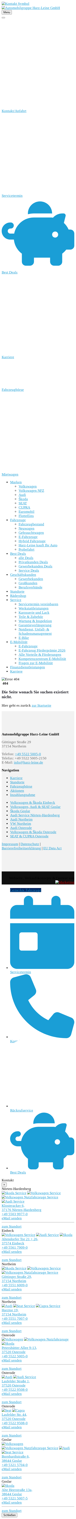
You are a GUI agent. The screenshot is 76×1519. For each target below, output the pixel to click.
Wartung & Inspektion (35, 621)
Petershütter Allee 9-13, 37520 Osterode (19, 1350)
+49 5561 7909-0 (15, 1247)
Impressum (10, 844)
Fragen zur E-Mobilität (36, 663)
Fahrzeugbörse (21, 786)
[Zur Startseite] (31, 8)
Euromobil (26, 512)
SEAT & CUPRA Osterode (29, 836)
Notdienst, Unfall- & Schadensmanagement (35, 631)
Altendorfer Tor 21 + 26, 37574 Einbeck (20, 1241)
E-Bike (24, 638)
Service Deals (29, 570)
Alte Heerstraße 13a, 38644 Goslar (17, 1492)
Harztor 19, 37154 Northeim (14, 1312)
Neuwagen (26, 528)
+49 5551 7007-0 (15, 1319)
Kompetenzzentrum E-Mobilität (42, 659)
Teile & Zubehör (31, 617)
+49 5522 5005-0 (28, 754)
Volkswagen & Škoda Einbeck (32, 803)
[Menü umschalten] (3, 17)
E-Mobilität (18, 642)
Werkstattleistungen (34, 608)
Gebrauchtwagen (31, 533)
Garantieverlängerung (35, 625)
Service (15, 600)
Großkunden (28, 583)
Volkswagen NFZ (31, 491)
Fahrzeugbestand (31, 524)
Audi (22, 495)
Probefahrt (26, 549)
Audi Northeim (21, 819)
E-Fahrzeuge (28, 537)
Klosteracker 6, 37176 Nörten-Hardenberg (21, 1208)
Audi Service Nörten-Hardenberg (35, 815)
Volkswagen (28, 486)
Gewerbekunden (31, 579)
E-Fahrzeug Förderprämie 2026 (42, 650)
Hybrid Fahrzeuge (32, 541)
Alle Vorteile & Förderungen (40, 655)
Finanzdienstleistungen (27, 667)
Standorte (17, 592)
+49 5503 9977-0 (15, 1214)
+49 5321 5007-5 (15, 1498)
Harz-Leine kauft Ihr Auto (38, 545)
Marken (16, 482)
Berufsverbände (30, 587)
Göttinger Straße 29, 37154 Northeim (17, 1279)
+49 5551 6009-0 (15, 1285)
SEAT (23, 503)
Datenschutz (29, 844)
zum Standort (12, 1226)
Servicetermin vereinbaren (38, 604)
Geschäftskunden (23, 575)
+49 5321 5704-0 (15, 1465)
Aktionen (17, 791)
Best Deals (18, 554)
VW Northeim (20, 824)
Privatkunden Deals (33, 562)
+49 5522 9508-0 (15, 1390)
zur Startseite (41, 705)
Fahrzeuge (18, 520)
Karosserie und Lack (34, 613)
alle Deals (26, 558)
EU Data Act (52, 848)
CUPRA (24, 507)
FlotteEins (26, 516)
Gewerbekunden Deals (35, 566)
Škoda (23, 499)
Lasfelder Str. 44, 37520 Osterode (14, 1417)
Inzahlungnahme (22, 795)
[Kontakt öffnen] (15, 4)
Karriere (16, 671)
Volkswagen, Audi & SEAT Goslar (35, 807)
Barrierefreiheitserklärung (21, 848)
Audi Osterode (21, 828)
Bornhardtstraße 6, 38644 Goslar (16, 1458)
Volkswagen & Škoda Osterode (33, 832)
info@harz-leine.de (28, 762)
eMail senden (12, 1218)
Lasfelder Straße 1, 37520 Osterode (16, 1383)
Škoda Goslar (20, 811)
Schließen (9, 1515)
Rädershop (18, 596)
